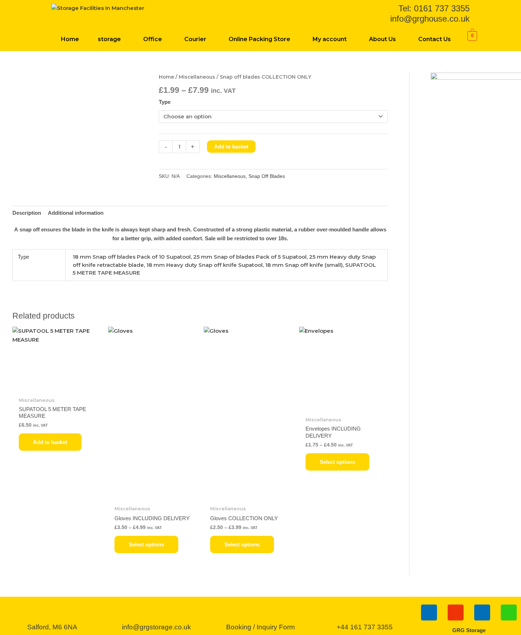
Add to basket (231, 147)
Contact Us (434, 39)
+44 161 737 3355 (365, 627)
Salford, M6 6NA (52, 627)
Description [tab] (26, 213)
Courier (195, 39)
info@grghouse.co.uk (430, 18)
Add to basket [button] (50, 442)
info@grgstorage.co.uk (156, 627)
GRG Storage (469, 630)
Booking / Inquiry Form (260, 627)
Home (70, 39)
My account (330, 39)
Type (164, 102)
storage (109, 39)
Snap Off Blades (266, 176)
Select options (146, 544)
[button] (111, 39)
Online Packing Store (259, 39)
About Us (382, 39)
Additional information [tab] (75, 213)
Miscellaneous (197, 77)
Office (152, 39)
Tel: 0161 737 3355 (434, 8)
